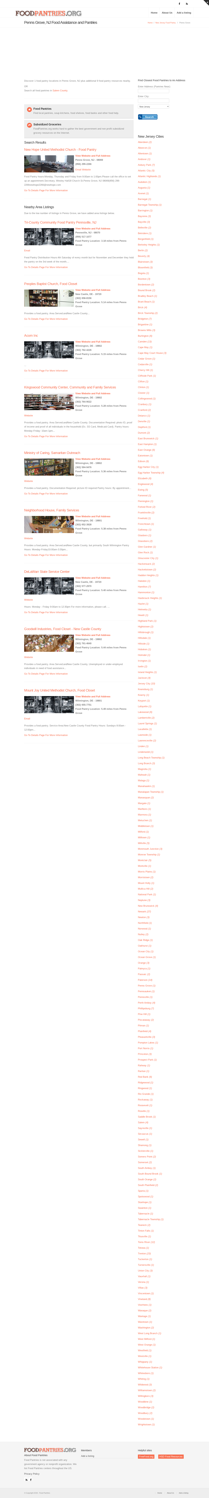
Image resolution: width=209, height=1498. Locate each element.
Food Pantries (49, 14)
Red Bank (145, 1077)
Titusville (144, 1236)
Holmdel (144, 655)
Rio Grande (146, 1094)
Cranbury (144, 404)
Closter (143, 393)
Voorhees (145, 1305)
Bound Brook (146, 290)
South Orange (147, 1179)
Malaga (143, 780)
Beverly (144, 256)
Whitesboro (146, 1373)
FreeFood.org (146, 1456)
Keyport (144, 700)
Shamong (145, 1145)
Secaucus (145, 1134)
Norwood (144, 928)
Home (154, 12)
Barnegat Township (150, 204)
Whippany (145, 1361)
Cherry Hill (145, 370)
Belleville (144, 227)
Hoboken (144, 649)
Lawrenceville (147, 740)
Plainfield (144, 1031)
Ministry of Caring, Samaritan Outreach (52, 453)
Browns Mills (146, 330)
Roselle (144, 1111)
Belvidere (145, 233)
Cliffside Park (147, 375)
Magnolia (144, 769)
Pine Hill (144, 1014)
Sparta (143, 1191)
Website (86, 169)
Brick (142, 307)
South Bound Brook (150, 1173)
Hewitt (143, 615)
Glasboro (144, 535)
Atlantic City (146, 170)
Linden (143, 746)
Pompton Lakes (148, 1042)
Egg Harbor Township (151, 472)
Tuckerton (145, 1259)
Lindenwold (145, 752)
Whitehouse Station (150, 1367)
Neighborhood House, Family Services (51, 510)
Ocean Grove (147, 957)
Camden (145, 341)
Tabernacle (145, 1213)
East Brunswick (148, 438)
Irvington (144, 660)
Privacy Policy (32, 1473)
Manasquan (146, 797)
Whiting (144, 1379)
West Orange (147, 1344)
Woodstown (146, 1418)
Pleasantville (146, 1037)
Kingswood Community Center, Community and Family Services (70, 387)
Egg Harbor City (148, 467)
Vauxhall (144, 1276)
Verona (143, 1282)
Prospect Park (147, 1059)
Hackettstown (147, 569)
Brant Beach (146, 301)
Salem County (60, 90)
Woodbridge (146, 1407)
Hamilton (144, 586)
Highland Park (147, 621)
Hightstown (145, 626)
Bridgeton (145, 318)
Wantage (144, 1316)
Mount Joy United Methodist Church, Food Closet (59, 690)
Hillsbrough (146, 632)
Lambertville (146, 717)
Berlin (143, 250)
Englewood (145, 484)
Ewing (143, 489)
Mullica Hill (145, 888)
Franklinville (146, 512)
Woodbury (145, 1413)
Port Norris (145, 1048)
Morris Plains (147, 871)
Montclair (144, 860)
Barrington (145, 210)
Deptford (144, 427)
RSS (26, 1479)
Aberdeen (145, 142)
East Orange (146, 450)
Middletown (146, 826)
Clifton (143, 381)
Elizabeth (144, 478)
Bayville (144, 222)
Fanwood (144, 495)
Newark (144, 911)
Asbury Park (146, 165)
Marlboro (144, 809)
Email (78, 169)
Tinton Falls (146, 1230)
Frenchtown (146, 524)
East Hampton (147, 444)
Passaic (144, 974)
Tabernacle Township (151, 1219)
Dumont (144, 432)
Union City (145, 1270)
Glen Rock (145, 552)
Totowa (143, 1248)
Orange (143, 963)
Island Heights (147, 672)
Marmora (144, 814)
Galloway (144, 529)
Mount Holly (146, 883)
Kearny (143, 695)
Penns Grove (147, 985)
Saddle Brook (147, 1116)
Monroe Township (149, 854)
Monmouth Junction (150, 849)
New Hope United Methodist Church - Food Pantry (60, 149)
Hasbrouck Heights (150, 598)
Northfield (145, 923)
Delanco (144, 415)
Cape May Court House (152, 353)
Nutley (143, 934)
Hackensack (146, 564)
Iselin (142, 666)
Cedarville (145, 364)
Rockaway (145, 1099)
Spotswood (145, 1196)
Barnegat (144, 199)
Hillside (143, 643)
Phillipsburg (146, 1008)
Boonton (144, 279)
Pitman (143, 1025)
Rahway (144, 1065)
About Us (167, 12)
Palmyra (144, 968)
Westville (144, 1356)
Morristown (145, 877)
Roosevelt (145, 1105)
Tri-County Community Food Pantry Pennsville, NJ (60, 222)
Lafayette (144, 706)
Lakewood (145, 712)
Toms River (146, 1242)
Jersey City (146, 683)
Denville (144, 421)
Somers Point (147, 1156)
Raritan (143, 1071)
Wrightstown (146, 1424)
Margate (144, 803)
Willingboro (145, 1396)
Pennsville (145, 997)
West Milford (146, 1339)
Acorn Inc (31, 335)
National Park (147, 894)
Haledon (144, 581)
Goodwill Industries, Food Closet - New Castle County (62, 629)
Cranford (144, 410)
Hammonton (146, 592)
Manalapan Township (151, 792)
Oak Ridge (145, 940)
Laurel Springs (147, 723)
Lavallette (145, 729)
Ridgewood (145, 1082)
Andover (144, 159)
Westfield (145, 1350)
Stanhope (145, 1202)
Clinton (143, 387)
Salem (143, 1122)
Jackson (144, 678)
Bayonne (144, 216)
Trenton (144, 1253)
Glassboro (145, 541)
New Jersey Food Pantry (165, 23)
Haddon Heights (148, 575)
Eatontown (145, 455)
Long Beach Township (151, 757)
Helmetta (144, 609)
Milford (143, 831)
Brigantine (145, 324)
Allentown (145, 153)
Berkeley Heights (149, 244)
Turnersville (146, 1265)
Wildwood (145, 1384)
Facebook (30, 1479)
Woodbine (145, 1401)
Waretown (145, 1322)
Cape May (145, 347)
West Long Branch (149, 1333)
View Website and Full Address (92, 155)
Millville (144, 843)
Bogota (143, 273)
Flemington (145, 501)
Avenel (143, 193)
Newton (144, 917)
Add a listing (184, 12)
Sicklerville (145, 1151)
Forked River (146, 507)
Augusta (144, 187)
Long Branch (146, 763)
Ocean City (146, 951)
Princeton (145, 1054)
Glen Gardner (147, 546)
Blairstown (145, 261)
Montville (144, 866)
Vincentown (146, 1293)
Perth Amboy (146, 1002)
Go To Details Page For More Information (46, 190)
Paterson (145, 980)
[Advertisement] (104, 49)
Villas (142, 1287)
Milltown (144, 837)
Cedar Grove (146, 358)
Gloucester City (148, 558)
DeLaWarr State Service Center (47, 572)
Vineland (144, 1299)
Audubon (144, 182)
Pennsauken (146, 991)
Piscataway (146, 1020)
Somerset (145, 1162)
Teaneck (144, 1225)
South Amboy (147, 1168)
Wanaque (144, 1310)
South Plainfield (148, 1185)
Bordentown (146, 284)
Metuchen (145, 820)
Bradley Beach (147, 296)
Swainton (144, 1208)
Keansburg (145, 689)
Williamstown (147, 1390)
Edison (143, 461)
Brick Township (148, 313)
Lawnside (145, 735)
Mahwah (144, 774)
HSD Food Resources (171, 1456)
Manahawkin (146, 786)
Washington (146, 1327)
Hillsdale (144, 638)
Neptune (144, 900)
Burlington (145, 336)
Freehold (144, 518)
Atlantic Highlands (149, 176)
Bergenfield (146, 239)
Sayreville (145, 1128)
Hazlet (143, 603)
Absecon (144, 147)
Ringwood (145, 1088)
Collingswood (147, 398)
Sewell (143, 1139)
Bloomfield (145, 267)
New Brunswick (148, 906)
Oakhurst (144, 945)
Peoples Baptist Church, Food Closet (50, 284)
